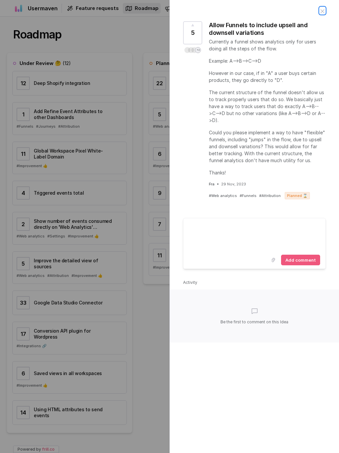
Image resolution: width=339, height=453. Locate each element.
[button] (192, 50)
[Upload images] (273, 260)
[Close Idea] (322, 11)
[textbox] (254, 235)
